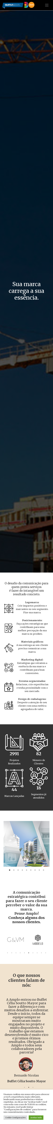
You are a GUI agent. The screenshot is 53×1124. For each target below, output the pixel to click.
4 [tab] (22, 870)
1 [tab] (9, 870)
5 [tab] (26, 870)
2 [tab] (13, 870)
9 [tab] (43, 870)
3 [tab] (18, 870)
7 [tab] (35, 870)
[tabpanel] (26, 844)
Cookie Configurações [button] (15, 1117)
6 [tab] (30, 870)
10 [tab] (45, 952)
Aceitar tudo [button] (36, 1117)
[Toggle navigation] (47, 5)
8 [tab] (39, 870)
